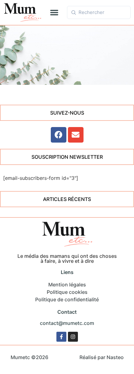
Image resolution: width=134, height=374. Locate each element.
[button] (54, 12)
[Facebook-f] (61, 337)
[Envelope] (76, 135)
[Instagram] (73, 337)
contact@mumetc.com (67, 323)
